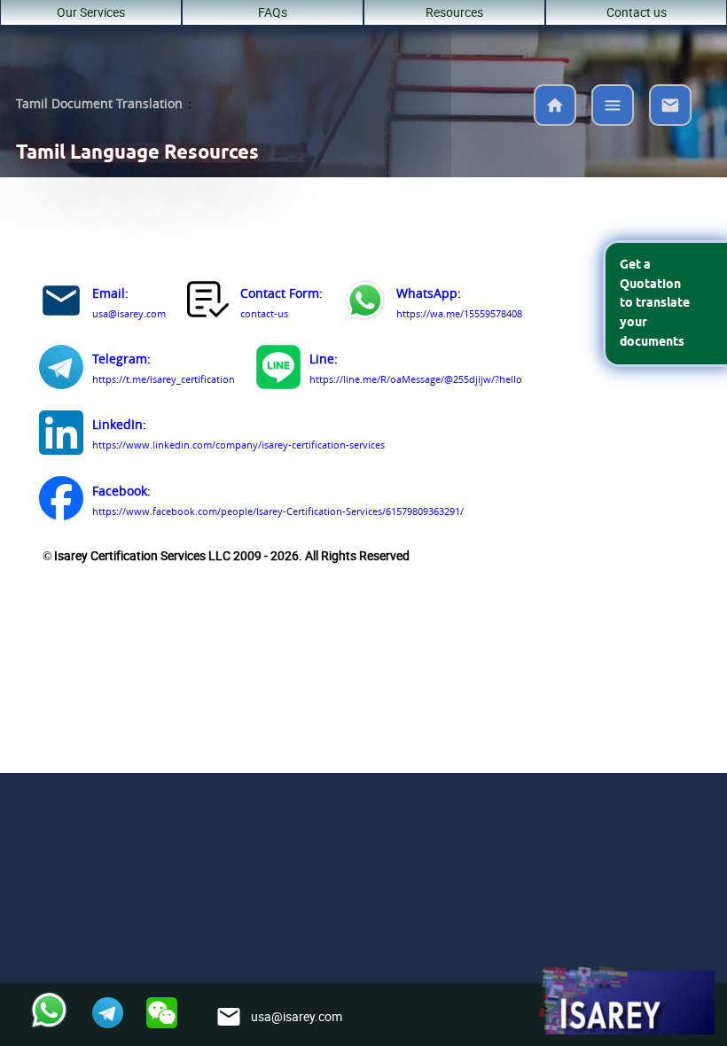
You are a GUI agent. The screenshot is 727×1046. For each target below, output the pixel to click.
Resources (454, 12)
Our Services (91, 12)
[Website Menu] (612, 108)
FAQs (272, 12)
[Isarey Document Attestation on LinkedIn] (61, 435)
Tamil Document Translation (99, 104)
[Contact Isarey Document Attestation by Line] (278, 370)
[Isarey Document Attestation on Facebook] (61, 501)
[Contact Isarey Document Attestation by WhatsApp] (365, 303)
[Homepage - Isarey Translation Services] (555, 120)
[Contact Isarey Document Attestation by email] (61, 303)
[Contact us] (670, 120)
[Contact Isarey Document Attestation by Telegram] (61, 370)
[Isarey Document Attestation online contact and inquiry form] (209, 303)
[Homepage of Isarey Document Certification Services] (626, 1002)
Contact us (636, 12)
